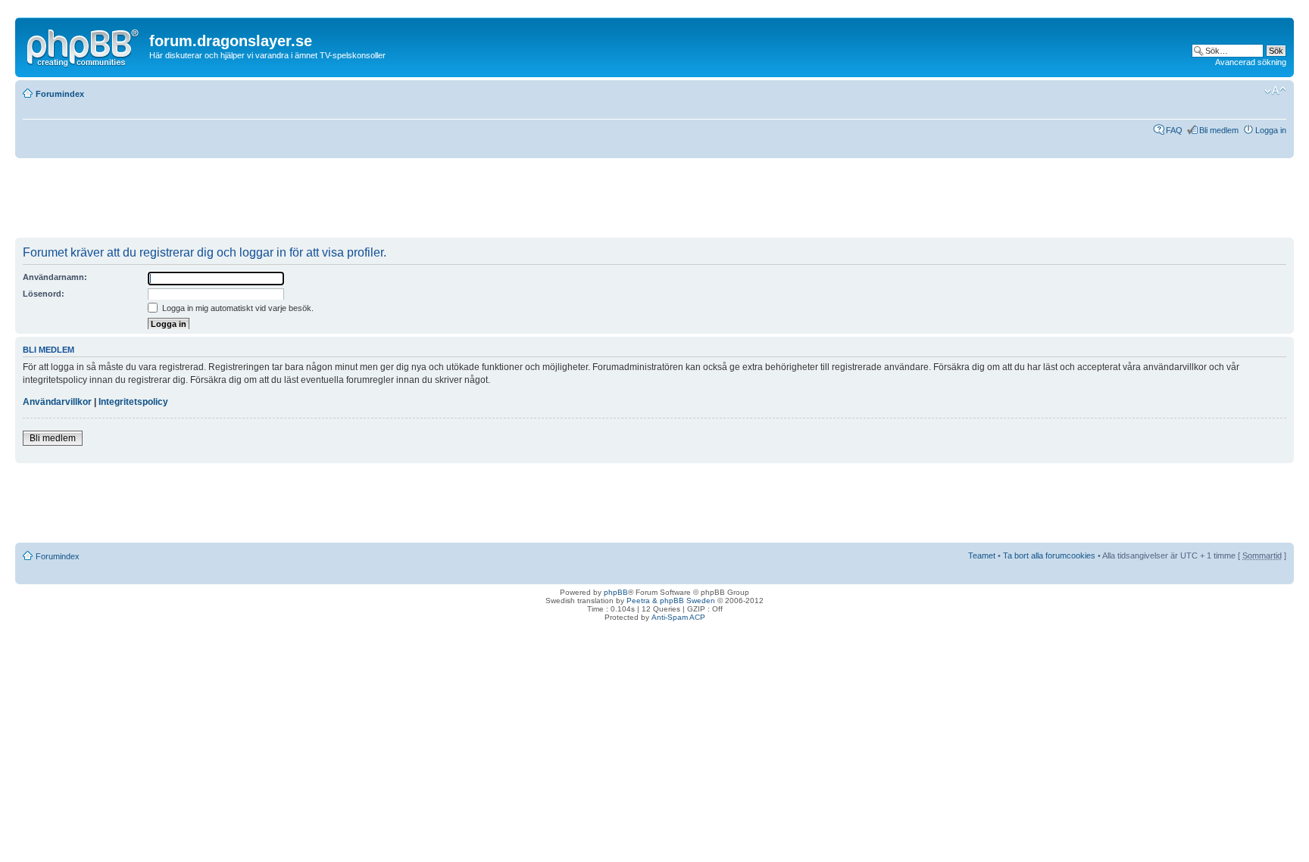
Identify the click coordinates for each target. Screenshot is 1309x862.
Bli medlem (1219, 130)
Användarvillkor (57, 402)
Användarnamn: (55, 277)
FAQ (1174, 130)
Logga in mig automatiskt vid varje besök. (237, 308)
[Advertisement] (291, 204)
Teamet (981, 555)
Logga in (1270, 130)
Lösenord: (43, 293)
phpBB (616, 592)
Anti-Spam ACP (678, 617)
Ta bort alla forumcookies (1049, 555)
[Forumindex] (84, 44)
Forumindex (60, 93)
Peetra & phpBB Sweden (670, 600)
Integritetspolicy (133, 402)
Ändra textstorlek (1275, 91)
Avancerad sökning (1250, 62)
